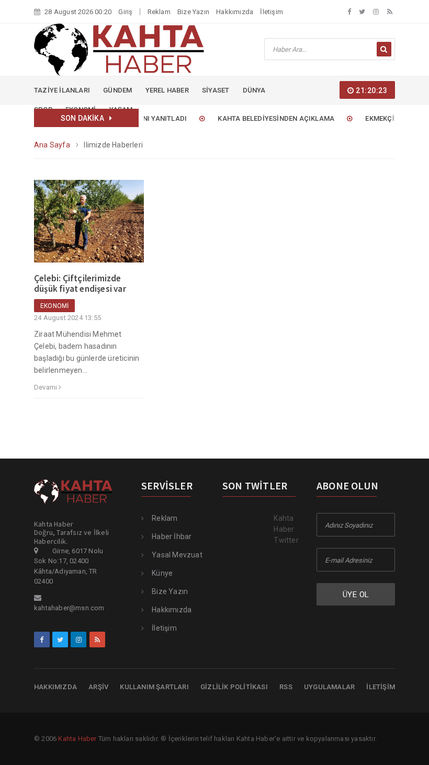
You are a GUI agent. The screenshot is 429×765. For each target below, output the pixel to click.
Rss (285, 687)
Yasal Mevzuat (177, 555)
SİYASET (215, 90)
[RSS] (389, 12)
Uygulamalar (329, 687)
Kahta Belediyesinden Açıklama (268, 118)
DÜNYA (254, 90)
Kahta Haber (77, 739)
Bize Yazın (193, 12)
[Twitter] (362, 12)
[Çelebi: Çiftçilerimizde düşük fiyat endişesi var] (89, 226)
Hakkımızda (234, 12)
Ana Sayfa (52, 145)
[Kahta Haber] (119, 49)
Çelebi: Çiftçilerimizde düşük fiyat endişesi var (80, 283)
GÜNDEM (117, 90)
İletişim (271, 12)
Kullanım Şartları (154, 687)
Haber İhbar (171, 536)
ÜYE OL (356, 594)
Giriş (125, 12)
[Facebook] (349, 12)
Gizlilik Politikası (234, 687)
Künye (162, 573)
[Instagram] (376, 12)
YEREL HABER (167, 90)
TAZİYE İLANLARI (62, 90)
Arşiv (98, 687)
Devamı (46, 387)
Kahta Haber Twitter (286, 529)
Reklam (159, 12)
